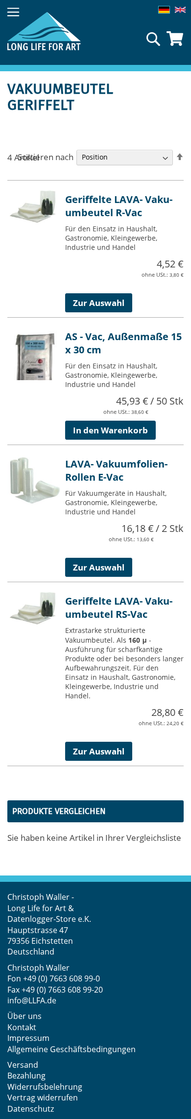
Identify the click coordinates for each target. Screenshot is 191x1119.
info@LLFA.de (31, 1000)
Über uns (24, 1016)
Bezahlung (26, 1075)
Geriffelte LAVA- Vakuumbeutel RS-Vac (118, 607)
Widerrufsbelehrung (45, 1086)
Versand (22, 1064)
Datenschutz (30, 1108)
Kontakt (21, 1027)
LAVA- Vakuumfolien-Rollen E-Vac (116, 470)
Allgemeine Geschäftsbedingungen (71, 1049)
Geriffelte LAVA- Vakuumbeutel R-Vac (118, 206)
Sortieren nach (45, 156)
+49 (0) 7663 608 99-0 (61, 978)
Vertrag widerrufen (42, 1097)
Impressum (28, 1038)
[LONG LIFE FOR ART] (44, 31)
